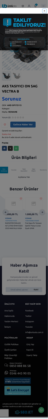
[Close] (44, 11)
